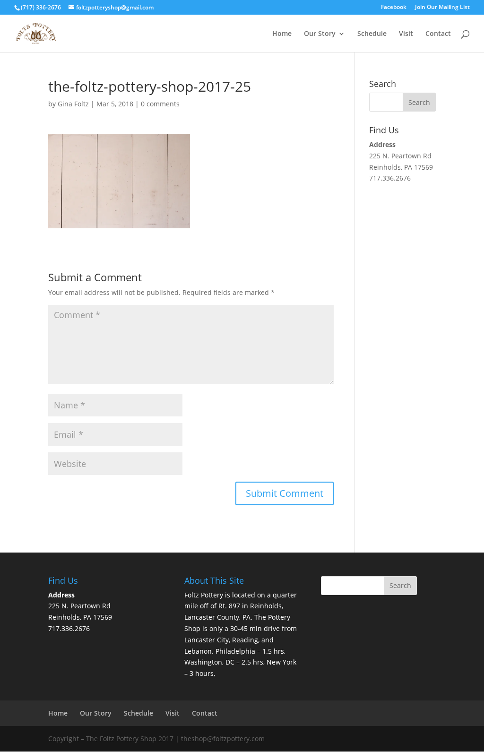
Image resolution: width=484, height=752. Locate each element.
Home (282, 34)
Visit (406, 34)
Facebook (393, 7)
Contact (438, 34)
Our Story (320, 34)
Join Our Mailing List (442, 7)
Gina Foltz (73, 103)
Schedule (372, 34)
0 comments (160, 103)
